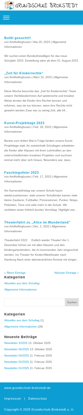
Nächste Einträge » (66, 272)
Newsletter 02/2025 (16, 361)
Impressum (12, 398)
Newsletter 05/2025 (16, 349)
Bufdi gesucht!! (17, 38)
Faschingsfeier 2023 (21, 172)
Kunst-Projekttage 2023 (24, 123)
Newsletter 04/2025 (16, 355)
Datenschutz (37, 398)
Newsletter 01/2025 (16, 368)
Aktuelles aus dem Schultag (21, 283)
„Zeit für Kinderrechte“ (24, 73)
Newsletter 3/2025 (15, 343)
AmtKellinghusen (20, 42)
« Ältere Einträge (15, 272)
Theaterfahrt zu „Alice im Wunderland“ (37, 222)
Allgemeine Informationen (20, 289)
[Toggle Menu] (6, 17)
